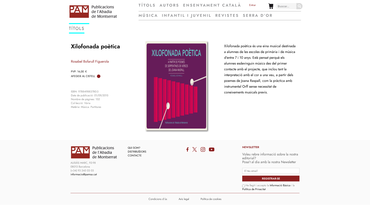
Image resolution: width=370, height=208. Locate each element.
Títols (147, 5)
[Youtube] (211, 149)
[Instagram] (203, 149)
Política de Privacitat (254, 189)
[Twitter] (194, 149)
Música (148, 15)
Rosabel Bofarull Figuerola (90, 61)
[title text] (104, 11)
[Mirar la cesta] (270, 6)
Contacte (135, 155)
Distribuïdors (137, 151)
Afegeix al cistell (83, 76)
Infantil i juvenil (186, 15)
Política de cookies (211, 199)
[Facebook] (187, 149)
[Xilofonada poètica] (176, 85)
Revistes (227, 15)
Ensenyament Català (212, 5)
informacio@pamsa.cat (84, 174)
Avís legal (184, 199)
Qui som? (134, 148)
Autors (169, 5)
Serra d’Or (258, 15)
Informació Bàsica (280, 185)
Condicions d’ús (158, 199)
